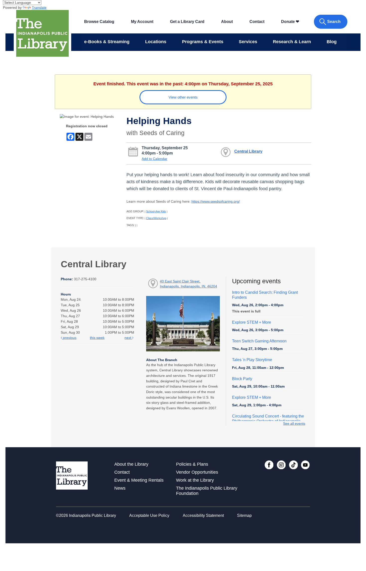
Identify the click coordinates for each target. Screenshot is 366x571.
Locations (155, 41)
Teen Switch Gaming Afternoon (259, 341)
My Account (142, 21)
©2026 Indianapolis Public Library (86, 515)
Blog (332, 41)
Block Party (242, 379)
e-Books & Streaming (106, 41)
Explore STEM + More (251, 322)
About (227, 21)
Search (334, 21)
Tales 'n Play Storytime (252, 360)
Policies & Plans (192, 464)
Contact (256, 21)
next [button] (128, 338)
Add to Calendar (154, 159)
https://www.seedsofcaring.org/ (215, 201)
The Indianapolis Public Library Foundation (206, 491)
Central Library (248, 151)
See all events (294, 424)
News (119, 488)
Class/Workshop (156, 218)
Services (248, 41)
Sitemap (244, 515)
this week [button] (97, 338)
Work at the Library (195, 480)
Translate (39, 7)
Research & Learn (292, 41)
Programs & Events (202, 41)
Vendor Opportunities (197, 472)
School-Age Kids (156, 211)
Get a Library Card (187, 21)
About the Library (131, 464)
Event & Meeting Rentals (139, 480)
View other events (183, 97)
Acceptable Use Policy (149, 515)
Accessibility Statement (203, 515)
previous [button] (69, 338)
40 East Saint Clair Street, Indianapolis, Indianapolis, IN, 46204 (188, 283)
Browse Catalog (99, 21)
